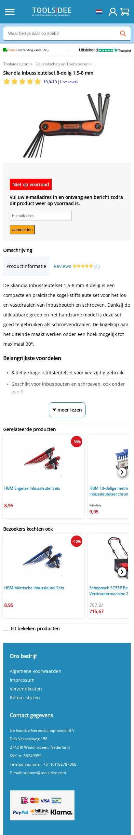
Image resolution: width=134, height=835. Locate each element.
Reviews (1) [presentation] (77, 266)
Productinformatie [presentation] (26, 266)
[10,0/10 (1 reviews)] (22, 83)
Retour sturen (25, 697)
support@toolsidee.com (44, 772)
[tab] (26, 266)
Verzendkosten (26, 689)
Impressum (22, 680)
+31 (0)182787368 (59, 764)
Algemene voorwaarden (35, 671)
